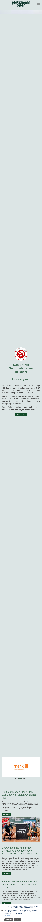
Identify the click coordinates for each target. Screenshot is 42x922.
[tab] (15, 778)
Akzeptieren (8, 919)
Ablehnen (17, 919)
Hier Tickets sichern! (21, 414)
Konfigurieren (8, 915)
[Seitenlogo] (21, 4)
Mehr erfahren (6, 814)
